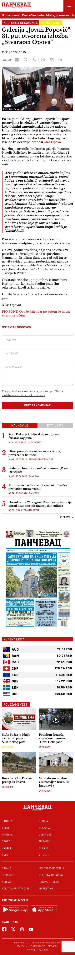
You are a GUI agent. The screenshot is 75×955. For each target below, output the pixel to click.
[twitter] (25, 60)
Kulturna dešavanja (20, 22)
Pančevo (34, 476)
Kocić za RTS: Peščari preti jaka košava (17, 780)
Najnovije (19, 425)
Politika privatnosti (15, 888)
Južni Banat (51, 22)
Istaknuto (55, 425)
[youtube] (30, 929)
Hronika (7, 834)
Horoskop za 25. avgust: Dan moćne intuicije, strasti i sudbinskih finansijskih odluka (40, 504)
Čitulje (44, 854)
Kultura (44, 827)
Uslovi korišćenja (51, 868)
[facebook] (16, 60)
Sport (6, 841)
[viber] (42, 60)
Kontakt (7, 881)
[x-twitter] (13, 929)
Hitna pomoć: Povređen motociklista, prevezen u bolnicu (34, 453)
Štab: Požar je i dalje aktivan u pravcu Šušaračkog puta (34, 436)
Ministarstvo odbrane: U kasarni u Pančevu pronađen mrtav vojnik (38, 487)
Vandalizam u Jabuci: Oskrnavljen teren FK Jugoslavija (54, 781)
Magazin (34, 510)
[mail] (51, 60)
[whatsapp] (34, 60)
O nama (6, 868)
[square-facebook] (4, 929)
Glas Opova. (53, 142)
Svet (5, 854)
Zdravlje (45, 834)
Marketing (46, 888)
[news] (19, 719)
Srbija (43, 821)
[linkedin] (60, 60)
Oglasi (43, 848)
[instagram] (22, 929)
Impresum (8, 875)
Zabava (6, 848)
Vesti (5, 827)
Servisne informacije (41, 459)
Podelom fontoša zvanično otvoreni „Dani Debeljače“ (38, 470)
